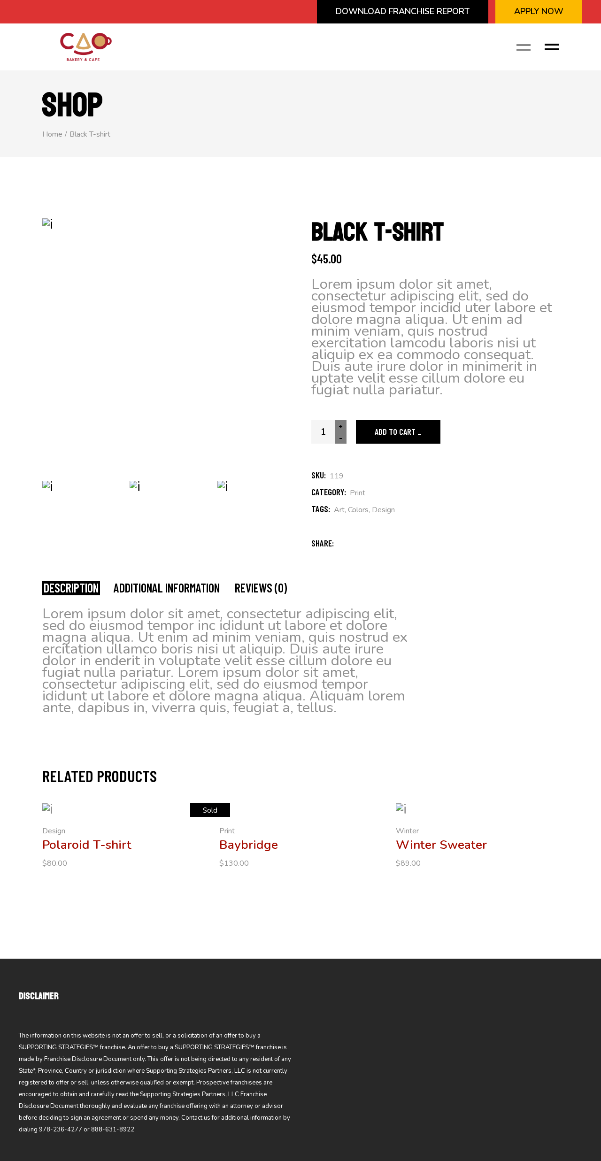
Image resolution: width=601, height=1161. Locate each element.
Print (357, 493)
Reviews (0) (261, 588)
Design (383, 510)
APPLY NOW (538, 11)
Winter (407, 831)
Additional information (167, 588)
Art (339, 510)
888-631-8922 (112, 1129)
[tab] (71, 588)
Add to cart (395, 431)
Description (71, 588)
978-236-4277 (60, 1129)
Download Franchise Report (403, 11)
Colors (358, 510)
